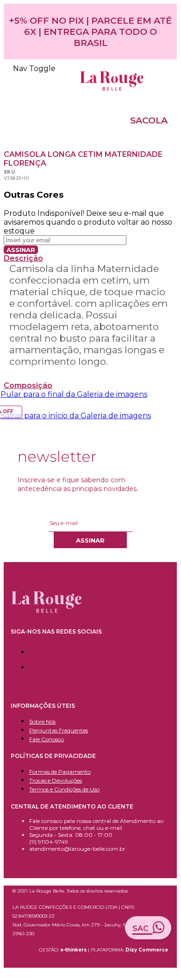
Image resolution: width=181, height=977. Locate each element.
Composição (28, 385)
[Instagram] (31, 665)
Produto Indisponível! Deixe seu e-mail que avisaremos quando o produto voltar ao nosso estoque (88, 222)
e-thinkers (74, 950)
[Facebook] (31, 650)
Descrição (23, 258)
